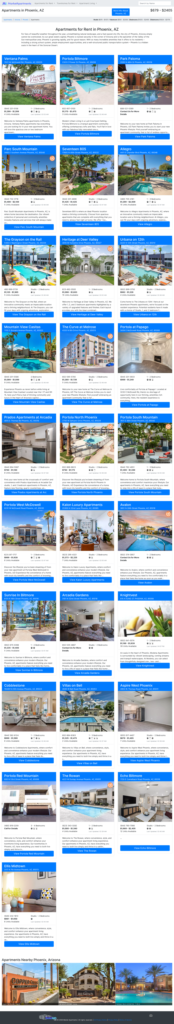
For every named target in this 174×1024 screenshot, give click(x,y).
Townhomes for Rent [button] (66, 3)
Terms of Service (126, 1020)
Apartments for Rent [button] (44, 3)
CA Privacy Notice (100, 1020)
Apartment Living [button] (87, 3)
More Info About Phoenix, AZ (120, 12)
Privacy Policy (113, 1020)
